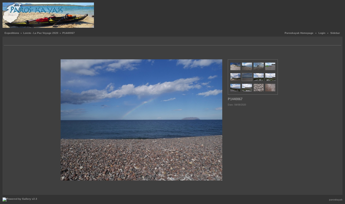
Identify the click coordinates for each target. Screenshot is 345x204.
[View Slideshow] (14, 41)
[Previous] (67, 54)
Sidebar (335, 33)
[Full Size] (142, 54)
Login (321, 33)
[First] (64, 54)
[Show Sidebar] (8, 41)
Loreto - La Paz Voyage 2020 (40, 33)
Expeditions (12, 33)
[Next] (217, 54)
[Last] (221, 54)
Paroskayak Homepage (299, 33)
